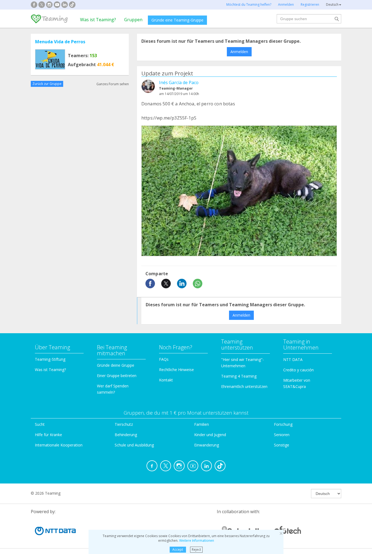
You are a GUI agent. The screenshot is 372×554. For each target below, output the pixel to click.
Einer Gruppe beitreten (116, 375)
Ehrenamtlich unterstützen (244, 386)
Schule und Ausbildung (134, 445)
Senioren (281, 434)
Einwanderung (206, 445)
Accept (177, 549)
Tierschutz (124, 424)
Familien (201, 424)
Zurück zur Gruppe (47, 83)
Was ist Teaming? (98, 20)
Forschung (283, 424)
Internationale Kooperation (59, 445)
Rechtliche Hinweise (176, 369)
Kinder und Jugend (210, 434)
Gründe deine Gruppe (115, 365)
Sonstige (281, 445)
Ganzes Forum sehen (112, 83)
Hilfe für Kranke (48, 434)
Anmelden (239, 51)
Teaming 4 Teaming (239, 376)
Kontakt (166, 379)
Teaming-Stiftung (50, 359)
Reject (196, 549)
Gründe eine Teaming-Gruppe (177, 20)
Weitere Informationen (196, 540)
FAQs (164, 359)
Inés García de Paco (179, 82)
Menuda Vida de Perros (60, 42)
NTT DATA (293, 359)
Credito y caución (298, 369)
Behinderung (126, 434)
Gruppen (133, 20)
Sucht (40, 424)
